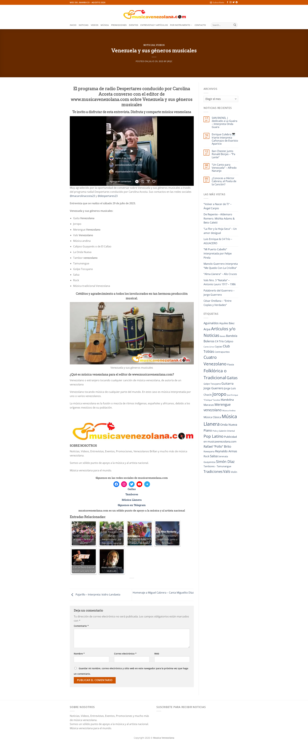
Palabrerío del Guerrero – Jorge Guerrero (219, 292)
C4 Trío (219, 341)
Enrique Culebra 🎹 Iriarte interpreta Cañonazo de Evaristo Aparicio (225, 139)
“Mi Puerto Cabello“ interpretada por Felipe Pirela (218, 253)
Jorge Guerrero (213, 388)
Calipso (228, 341)
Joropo (219, 394)
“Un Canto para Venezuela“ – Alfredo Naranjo (224, 168)
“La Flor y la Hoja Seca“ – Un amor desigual (220, 231)
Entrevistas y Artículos (154, 25)
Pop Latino (213, 436)
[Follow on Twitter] (234, 2)
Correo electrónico (125, 653)
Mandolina (227, 399)
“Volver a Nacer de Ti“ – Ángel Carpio (217, 206)
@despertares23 (108, 196)
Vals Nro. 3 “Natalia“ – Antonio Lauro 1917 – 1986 (220, 282)
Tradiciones (213, 471)
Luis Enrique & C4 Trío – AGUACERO (218, 241)
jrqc (169, 61)
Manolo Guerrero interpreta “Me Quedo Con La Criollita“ (221, 266)
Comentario (81, 625)
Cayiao (218, 346)
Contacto (200, 25)
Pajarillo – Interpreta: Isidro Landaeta (97, 594)
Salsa (214, 456)
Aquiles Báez (227, 323)
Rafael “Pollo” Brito (217, 446)
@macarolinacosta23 (82, 196)
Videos (94, 25)
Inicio (73, 25)
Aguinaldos (211, 323)
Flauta (230, 364)
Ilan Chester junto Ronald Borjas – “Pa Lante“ (223, 154)
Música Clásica (212, 417)
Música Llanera (132, 499)
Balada (222, 336)
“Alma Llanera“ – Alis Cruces (220, 274)
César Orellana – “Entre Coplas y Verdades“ (217, 303)
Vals (226, 471)
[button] (217, 2)
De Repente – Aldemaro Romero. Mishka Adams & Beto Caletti (219, 218)
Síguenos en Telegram (132, 505)
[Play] (131, 151)
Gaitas (132, 489)
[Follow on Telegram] (237, 2)
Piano (208, 430)
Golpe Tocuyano (212, 383)
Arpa (207, 329)
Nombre (79, 653)
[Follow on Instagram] (230, 2)
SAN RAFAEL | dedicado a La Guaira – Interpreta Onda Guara (224, 122)
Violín (234, 471)
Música (105, 25)
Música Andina (228, 410)
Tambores (131, 494)
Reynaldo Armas (226, 451)
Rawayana (209, 451)
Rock (206, 456)
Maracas (209, 405)
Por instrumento (180, 25)
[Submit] (235, 25)
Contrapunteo (222, 351)
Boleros (209, 341)
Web (156, 653)
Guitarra (227, 383)
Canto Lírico (209, 347)
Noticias (84, 25)
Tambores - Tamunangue (217, 466)
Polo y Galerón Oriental (224, 430)
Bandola (231, 336)
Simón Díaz (225, 461)
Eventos (133, 25)
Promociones (119, 25)
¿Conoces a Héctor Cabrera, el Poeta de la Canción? (224, 181)
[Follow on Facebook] (227, 2)
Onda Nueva (228, 424)
